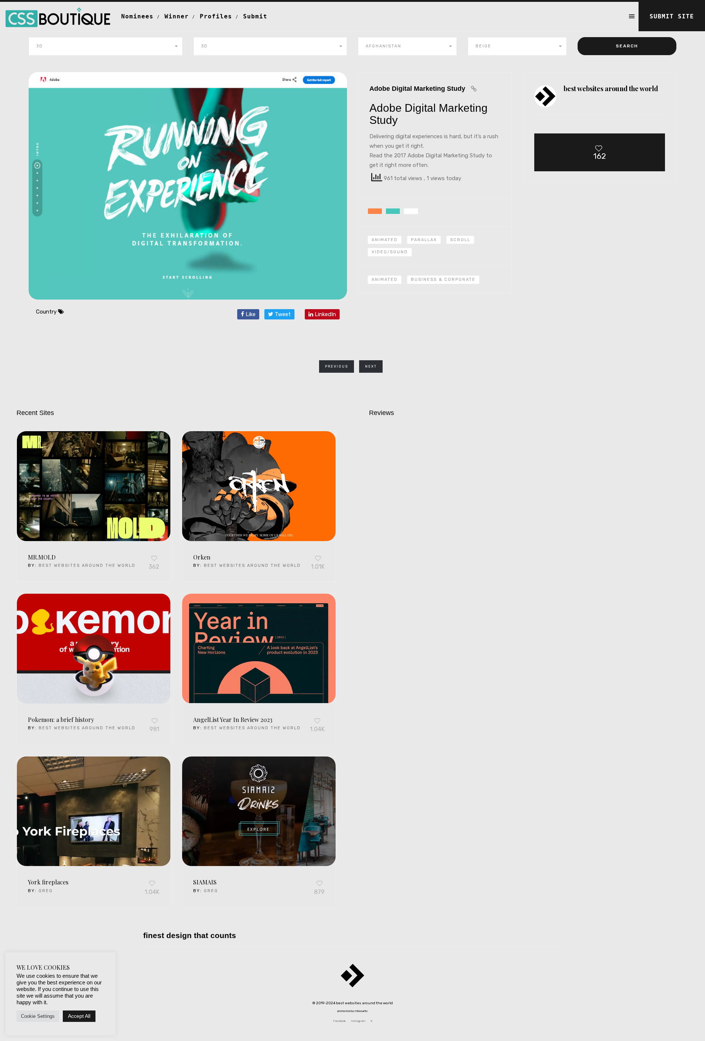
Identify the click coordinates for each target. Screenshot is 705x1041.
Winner (176, 16)
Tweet (282, 314)
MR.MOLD (41, 557)
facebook (339, 1021)
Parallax (424, 239)
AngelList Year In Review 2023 (232, 719)
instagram (358, 1021)
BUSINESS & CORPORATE (443, 279)
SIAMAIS (205, 882)
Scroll (460, 239)
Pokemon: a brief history (61, 719)
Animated (385, 239)
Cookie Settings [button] (38, 1016)
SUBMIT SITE (672, 16)
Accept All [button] (79, 1016)
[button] (105, 46)
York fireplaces (48, 882)
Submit (255, 16)
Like (250, 314)
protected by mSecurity (352, 1011)
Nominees (137, 16)
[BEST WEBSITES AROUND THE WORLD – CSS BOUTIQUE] (58, 11)
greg (46, 890)
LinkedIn (324, 314)
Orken (201, 557)
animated (385, 279)
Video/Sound (390, 252)
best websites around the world (87, 565)
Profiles (216, 16)
